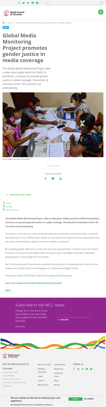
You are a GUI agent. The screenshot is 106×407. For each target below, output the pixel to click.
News (10, 23)
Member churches (42, 370)
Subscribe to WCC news (20, 195)
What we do (43, 385)
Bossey (57, 385)
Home (3, 23)
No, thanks (89, 399)
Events (41, 380)
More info (57, 405)
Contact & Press (58, 374)
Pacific (9, 203)
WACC (8, 290)
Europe (9, 206)
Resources (58, 369)
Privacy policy (20, 326)
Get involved (59, 364)
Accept (75, 399)
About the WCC (44, 364)
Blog (56, 380)
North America (12, 210)
